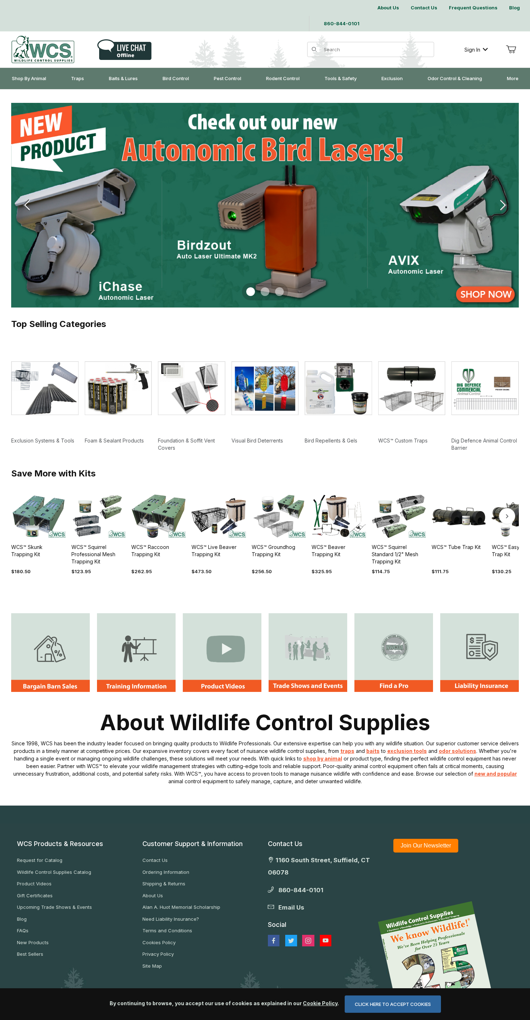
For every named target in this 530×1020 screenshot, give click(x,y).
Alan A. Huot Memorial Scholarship (181, 907)
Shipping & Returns (163, 883)
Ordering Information (165, 872)
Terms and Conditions (167, 930)
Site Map (152, 966)
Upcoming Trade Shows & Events (54, 907)
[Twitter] (291, 940)
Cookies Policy (159, 942)
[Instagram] (308, 940)
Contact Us (155, 860)
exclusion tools (407, 751)
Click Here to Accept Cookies (393, 1004)
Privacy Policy (158, 954)
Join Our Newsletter (426, 845)
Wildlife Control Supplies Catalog (54, 872)
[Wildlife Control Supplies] (43, 49)
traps (347, 751)
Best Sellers (30, 954)
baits (373, 751)
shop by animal (322, 758)
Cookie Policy (320, 1003)
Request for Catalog (39, 860)
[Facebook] (273, 940)
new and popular (495, 774)
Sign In (472, 50)
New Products (33, 942)
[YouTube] (325, 940)
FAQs (22, 930)
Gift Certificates (35, 895)
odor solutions (457, 751)
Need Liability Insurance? (170, 919)
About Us (152, 895)
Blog (22, 919)
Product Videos (34, 883)
